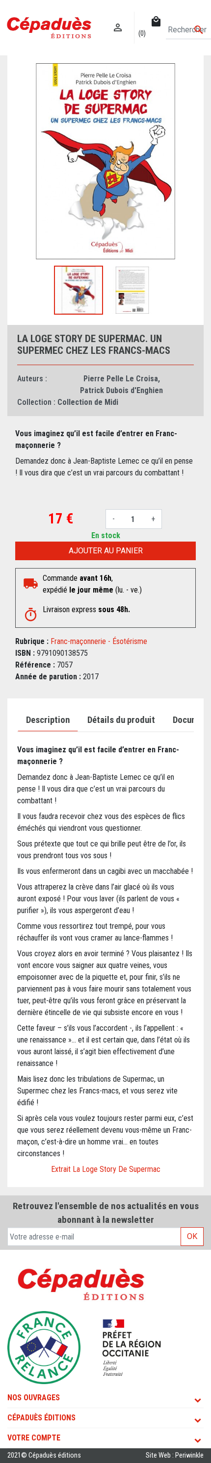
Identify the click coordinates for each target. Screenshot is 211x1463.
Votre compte (33, 1437)
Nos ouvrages (33, 1397)
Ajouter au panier (106, 550)
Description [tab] (48, 720)
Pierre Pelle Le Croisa (120, 378)
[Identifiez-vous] (118, 17)
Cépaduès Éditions (41, 1417)
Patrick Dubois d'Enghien (121, 390)
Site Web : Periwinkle (175, 1455)
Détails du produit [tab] (121, 720)
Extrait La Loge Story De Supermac (105, 1169)
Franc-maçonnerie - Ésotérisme (99, 641)
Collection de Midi (87, 402)
